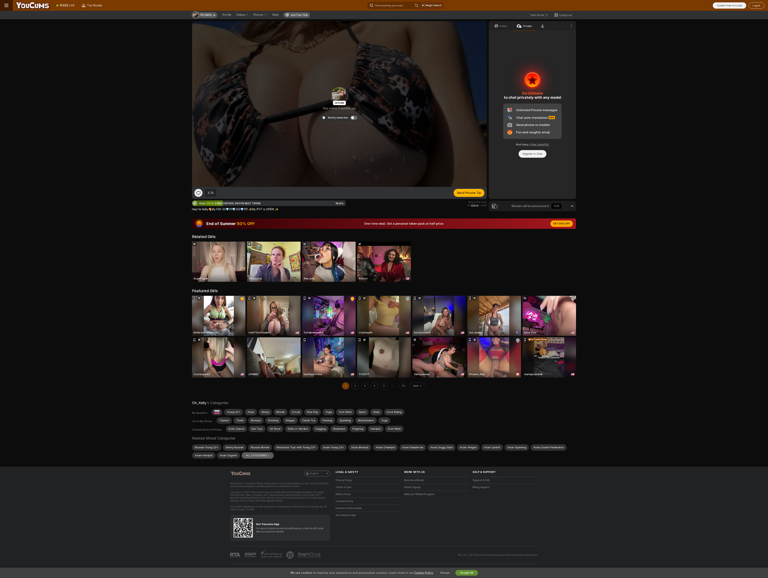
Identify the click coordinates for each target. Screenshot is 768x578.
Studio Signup (412, 487)
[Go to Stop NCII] (309, 555)
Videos (242, 15)
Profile (226, 15)
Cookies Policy (344, 501)
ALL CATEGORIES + (258, 455)
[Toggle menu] (6, 5)
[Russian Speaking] (217, 412)
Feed (275, 15)
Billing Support (481, 487)
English (314, 473)
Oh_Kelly (199, 403)
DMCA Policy (343, 494)
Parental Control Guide (349, 508)
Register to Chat (532, 153)
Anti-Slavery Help (346, 515)
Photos (260, 15)
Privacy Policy (344, 480)
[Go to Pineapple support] (290, 555)
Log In (756, 5)
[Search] (416, 5)
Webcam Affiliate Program (419, 494)
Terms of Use (343, 487)
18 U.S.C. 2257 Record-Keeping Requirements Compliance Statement (498, 555)
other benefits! (539, 144)
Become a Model (414, 480)
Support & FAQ (481, 480)
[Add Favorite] (198, 193)
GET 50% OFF (561, 223)
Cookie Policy (423, 572)
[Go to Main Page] (33, 5)
